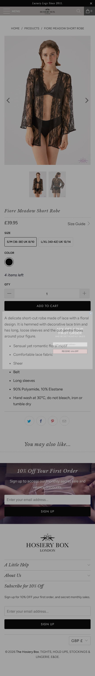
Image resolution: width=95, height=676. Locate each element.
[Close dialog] (90, 311)
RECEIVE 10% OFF (70, 349)
